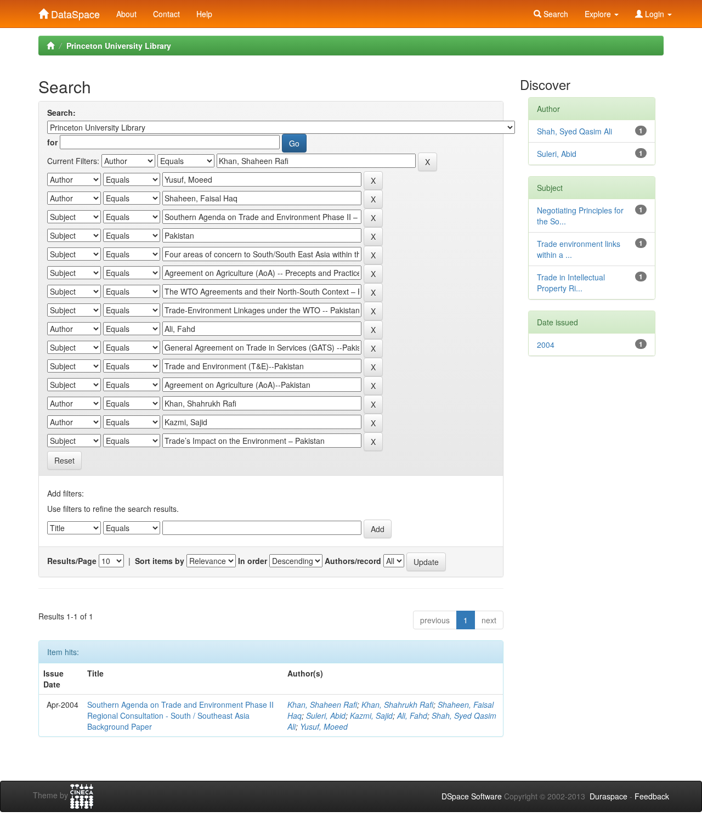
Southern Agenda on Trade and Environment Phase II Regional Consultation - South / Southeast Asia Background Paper (180, 715)
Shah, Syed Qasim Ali (574, 131)
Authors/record (353, 560)
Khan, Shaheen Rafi (322, 704)
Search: (61, 112)
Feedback (652, 796)
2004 (545, 344)
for (52, 142)
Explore (599, 13)
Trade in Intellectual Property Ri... (571, 283)
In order (252, 560)
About (126, 13)
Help (204, 13)
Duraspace (608, 796)
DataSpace (74, 11)
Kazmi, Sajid (371, 715)
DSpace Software (471, 796)
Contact (166, 13)
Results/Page (72, 560)
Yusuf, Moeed (324, 726)
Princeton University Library (118, 45)
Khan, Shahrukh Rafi (397, 704)
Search (554, 13)
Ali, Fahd (412, 715)
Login (654, 13)
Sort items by (159, 560)
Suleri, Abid (326, 715)
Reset (64, 460)
